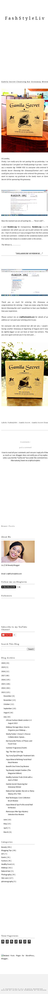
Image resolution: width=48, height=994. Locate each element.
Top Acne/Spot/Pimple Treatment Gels (20, 756)
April (5, 828)
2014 (3, 688)
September (8, 709)
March (6, 832)
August (6, 713)
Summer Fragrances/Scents (16, 748)
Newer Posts (8, 526)
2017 (3, 676)
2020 (3, 663)
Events (4, 857)
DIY (2, 854)
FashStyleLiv (25, 18)
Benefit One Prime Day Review (17, 767)
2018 (3, 672)
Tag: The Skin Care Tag (14, 752)
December (8, 696)
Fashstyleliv (13, 423)
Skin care (5, 878)
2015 (3, 684)
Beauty (4, 847)
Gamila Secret (25, 423)
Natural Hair (6, 871)
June (5, 820)
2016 (3, 680)
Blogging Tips (6, 851)
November (8, 700)
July (5, 717)
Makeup (4, 868)
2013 (3, 692)
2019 (3, 667)
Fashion (4, 861)
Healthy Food (6, 864)
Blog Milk (18, 990)
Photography (6, 875)
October (7, 704)
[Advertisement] (24, 54)
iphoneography (7, 882)
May (5, 824)
